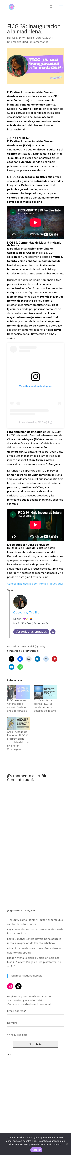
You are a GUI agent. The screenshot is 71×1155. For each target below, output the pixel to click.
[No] (66, 1144)
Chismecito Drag (17, 42)
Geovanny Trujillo (23, 37)
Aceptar (36, 1149)
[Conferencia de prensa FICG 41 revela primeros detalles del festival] (45, 692)
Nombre (12, 1022)
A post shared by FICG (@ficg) (35, 422)
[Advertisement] (35, 1093)
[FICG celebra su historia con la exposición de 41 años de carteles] (18, 692)
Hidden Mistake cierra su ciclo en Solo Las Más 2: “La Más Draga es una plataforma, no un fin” (34, 962)
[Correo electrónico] (52, 631)
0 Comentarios (39, 42)
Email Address (16, 1011)
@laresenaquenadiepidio (26, 975)
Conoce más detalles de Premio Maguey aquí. (35, 583)
